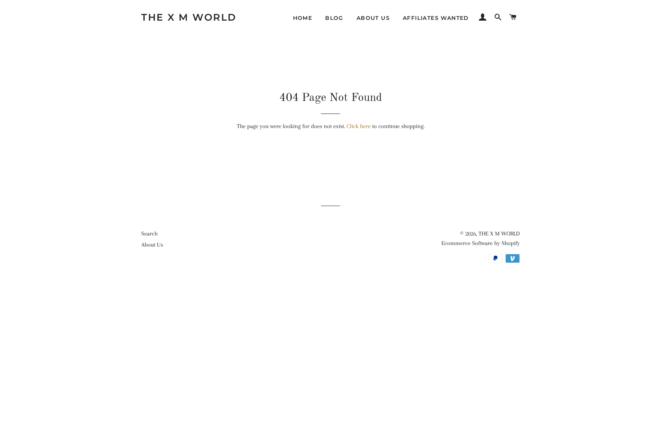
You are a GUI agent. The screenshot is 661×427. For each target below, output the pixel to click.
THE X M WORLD (189, 17)
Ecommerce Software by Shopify (480, 243)
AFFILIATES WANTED (436, 18)
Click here (359, 126)
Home (303, 18)
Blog (334, 18)
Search (149, 233)
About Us (373, 18)
